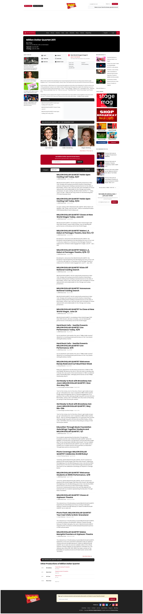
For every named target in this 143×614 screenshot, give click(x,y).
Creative (45, 58)
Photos (45, 61)
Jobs (67, 33)
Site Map (116, 608)
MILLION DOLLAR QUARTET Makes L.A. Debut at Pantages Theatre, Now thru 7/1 (75, 231)
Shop (77, 33)
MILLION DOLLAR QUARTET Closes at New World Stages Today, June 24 (75, 215)
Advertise (84, 608)
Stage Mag (88, 33)
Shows (52, 33)
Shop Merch (28, 5)
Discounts (113, 142)
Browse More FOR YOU (106, 187)
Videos (59, 55)
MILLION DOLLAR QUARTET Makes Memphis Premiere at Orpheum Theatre (75, 533)
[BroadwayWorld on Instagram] (103, 604)
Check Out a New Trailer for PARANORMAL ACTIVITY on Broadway (113, 65)
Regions (111, 608)
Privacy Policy (114, 610)
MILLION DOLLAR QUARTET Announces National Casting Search (73, 289)
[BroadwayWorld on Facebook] (100, 604)
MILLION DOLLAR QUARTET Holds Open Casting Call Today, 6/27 (73, 175)
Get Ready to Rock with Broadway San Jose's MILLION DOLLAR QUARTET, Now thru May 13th (74, 383)
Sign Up (80, 162)
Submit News (104, 608)
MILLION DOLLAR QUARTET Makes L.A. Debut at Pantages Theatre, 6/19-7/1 (73, 251)
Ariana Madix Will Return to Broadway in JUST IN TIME (30, 77)
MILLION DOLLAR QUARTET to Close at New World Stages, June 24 (75, 310)
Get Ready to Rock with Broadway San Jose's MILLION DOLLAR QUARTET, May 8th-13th (74, 406)
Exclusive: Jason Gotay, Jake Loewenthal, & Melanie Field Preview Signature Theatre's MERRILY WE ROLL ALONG (112, 73)
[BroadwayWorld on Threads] (113, 604)
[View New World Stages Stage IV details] (54, 71)
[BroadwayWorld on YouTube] (116, 604)
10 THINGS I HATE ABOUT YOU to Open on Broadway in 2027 (31, 88)
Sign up (114, 202)
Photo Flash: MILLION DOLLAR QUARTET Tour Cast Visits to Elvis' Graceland (74, 513)
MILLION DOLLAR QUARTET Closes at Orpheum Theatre (72, 496)
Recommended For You (102, 149)
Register (106, 33)
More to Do (60, 61)
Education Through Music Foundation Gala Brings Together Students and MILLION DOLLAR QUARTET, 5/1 (74, 429)
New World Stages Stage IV (79, 55)
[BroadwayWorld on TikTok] (110, 604)
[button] (118, 33)
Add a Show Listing (38, 5)
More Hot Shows (102, 142)
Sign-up (108, 3)
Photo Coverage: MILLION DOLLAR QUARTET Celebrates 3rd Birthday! (72, 453)
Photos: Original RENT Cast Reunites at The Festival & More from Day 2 (30, 100)
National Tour (58, 575)
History (59, 58)
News (47, 33)
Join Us (98, 608)
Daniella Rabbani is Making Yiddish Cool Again (112, 59)
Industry (58, 33)
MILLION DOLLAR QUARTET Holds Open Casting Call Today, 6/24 (73, 200)
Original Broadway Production (62, 567)
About (88, 608)
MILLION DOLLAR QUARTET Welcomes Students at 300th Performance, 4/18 (73, 473)
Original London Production (61, 571)
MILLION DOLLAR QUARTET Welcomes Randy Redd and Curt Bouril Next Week (74, 362)
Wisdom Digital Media (95, 610)
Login (113, 33)
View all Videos (100, 88)
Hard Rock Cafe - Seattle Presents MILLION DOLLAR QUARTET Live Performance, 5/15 (72, 345)
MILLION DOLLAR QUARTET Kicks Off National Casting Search (72, 268)
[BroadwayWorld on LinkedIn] (106, 604)
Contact (93, 608)
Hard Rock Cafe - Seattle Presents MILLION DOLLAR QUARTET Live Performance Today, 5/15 (72, 327)
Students (72, 33)
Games (82, 33)
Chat (63, 33)
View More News (86, 556)
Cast (44, 55)
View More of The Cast (86, 151)
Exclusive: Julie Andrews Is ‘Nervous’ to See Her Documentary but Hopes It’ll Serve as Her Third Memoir (30, 64)
